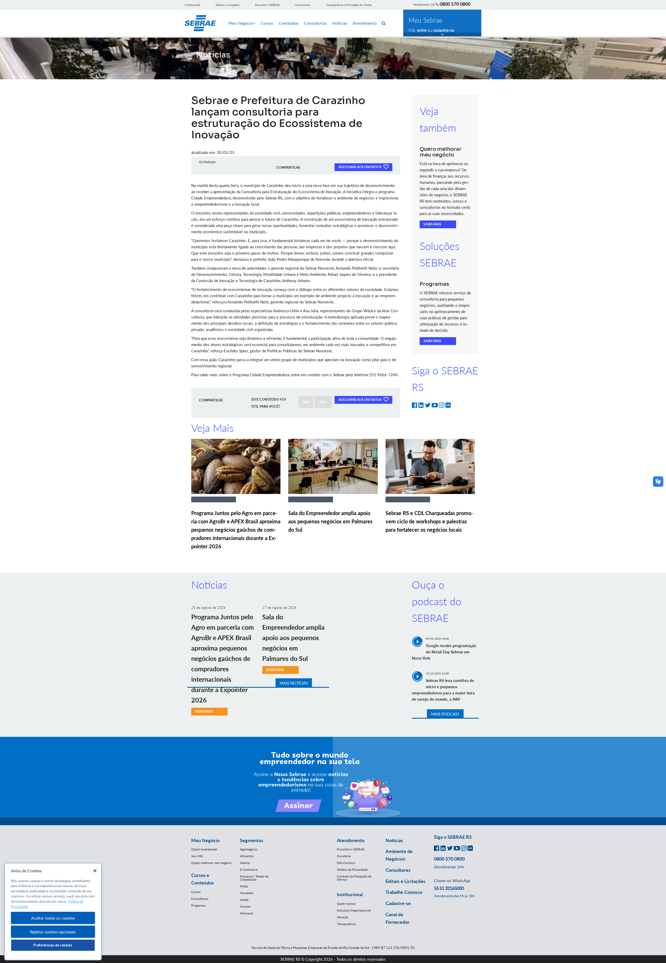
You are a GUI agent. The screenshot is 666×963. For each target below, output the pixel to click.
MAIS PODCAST (445, 714)
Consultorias (315, 23)
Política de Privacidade (352, 869)
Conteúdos (289, 23)
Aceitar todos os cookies (53, 917)
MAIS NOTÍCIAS (294, 683)
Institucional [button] (350, 894)
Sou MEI (197, 856)
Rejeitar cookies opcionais (53, 931)
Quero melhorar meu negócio (211, 863)
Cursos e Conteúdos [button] (202, 879)
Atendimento (364, 23)
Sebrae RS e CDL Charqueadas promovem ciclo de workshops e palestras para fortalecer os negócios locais (429, 521)
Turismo (245, 906)
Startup (245, 863)
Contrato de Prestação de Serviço (354, 877)
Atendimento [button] (350, 840)
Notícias (339, 23)
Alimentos (247, 856)
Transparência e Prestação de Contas (349, 4)
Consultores (302, 4)
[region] (53, 912)
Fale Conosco (346, 863)
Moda (244, 886)
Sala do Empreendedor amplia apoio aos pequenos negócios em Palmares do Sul (330, 521)
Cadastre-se (398, 903)
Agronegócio (248, 849)
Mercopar (246, 913)
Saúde (244, 900)
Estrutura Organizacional (354, 910)
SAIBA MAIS (432, 224)
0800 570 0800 (455, 4)
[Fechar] (95, 870)
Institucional (192, 4)
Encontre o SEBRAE (267, 4)
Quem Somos (346, 904)
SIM (306, 402)
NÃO (323, 402)
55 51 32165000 (449, 888)
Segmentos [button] (251, 840)
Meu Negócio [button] (205, 840)
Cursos (267, 23)
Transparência (346, 924)
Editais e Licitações (228, 4)
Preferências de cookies (52, 945)
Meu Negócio (240, 23)
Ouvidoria (344, 856)
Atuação (342, 917)
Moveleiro (247, 893)
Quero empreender (204, 849)
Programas (198, 905)
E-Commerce (249, 869)
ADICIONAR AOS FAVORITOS (360, 167)
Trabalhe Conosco (404, 892)
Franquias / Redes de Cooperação (254, 877)
